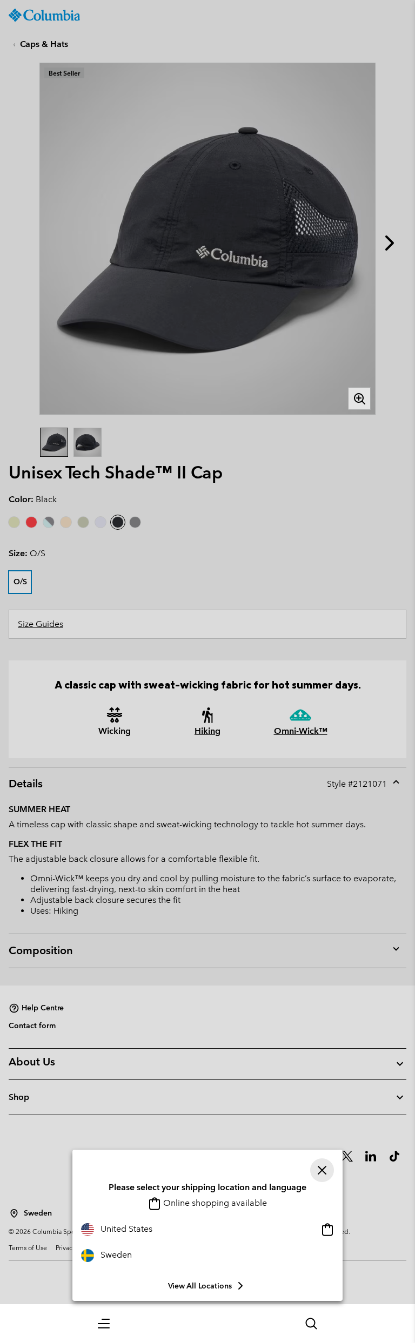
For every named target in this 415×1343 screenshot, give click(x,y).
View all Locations (200, 1286)
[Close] (322, 1170)
